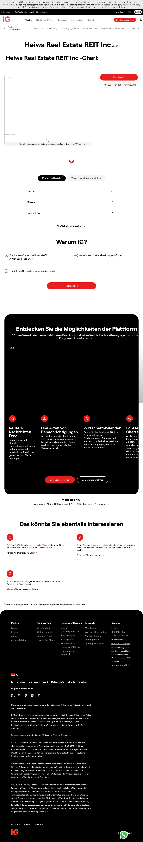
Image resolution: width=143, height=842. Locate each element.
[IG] (6, 20)
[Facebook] (26, 695)
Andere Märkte (19, 640)
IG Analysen (62, 20)
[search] (141, 20)
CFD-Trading (43, 628)
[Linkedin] (13, 695)
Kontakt (115, 622)
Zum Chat (125, 665)
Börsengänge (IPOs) (70, 28)
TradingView (67, 639)
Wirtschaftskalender (95, 632)
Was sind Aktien (90, 28)
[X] (19, 695)
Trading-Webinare (94, 643)
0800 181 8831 (118, 632)
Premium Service (45, 636)
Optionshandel (44, 632)
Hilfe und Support (120, 635)
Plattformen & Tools (44, 20)
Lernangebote (77, 20)
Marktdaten (91, 628)
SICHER (118, 85)
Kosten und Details (51, 178)
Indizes (14, 632)
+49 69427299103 (120, 643)
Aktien (14, 636)
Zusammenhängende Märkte (86, 178)
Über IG (90, 20)
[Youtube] (33, 695)
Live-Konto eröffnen (125, 20)
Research (90, 622)
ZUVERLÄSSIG (130, 85)
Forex (14, 628)
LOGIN (138, 12)
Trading (28, 20)
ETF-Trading (52, 28)
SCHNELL (107, 85)
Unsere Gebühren (46, 640)
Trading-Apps (68, 635)
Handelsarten (44, 622)
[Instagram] (39, 695)
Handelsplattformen (71, 622)
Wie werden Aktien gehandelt (114, 28)
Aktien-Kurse (37, 28)
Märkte (15, 622)
